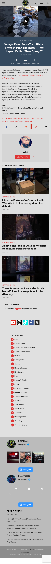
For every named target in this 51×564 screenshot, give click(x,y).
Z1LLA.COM (12, 515)
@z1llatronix (22, 480)
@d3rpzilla (22, 444)
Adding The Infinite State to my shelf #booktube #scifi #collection (24, 247)
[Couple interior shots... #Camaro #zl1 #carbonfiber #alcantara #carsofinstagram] (38, 457)
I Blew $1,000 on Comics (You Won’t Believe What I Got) (24, 520)
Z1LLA (32, 550)
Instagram (27, 469)
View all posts (22, 157)
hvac (33, 118)
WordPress (25, 552)
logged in (18, 309)
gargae (26, 118)
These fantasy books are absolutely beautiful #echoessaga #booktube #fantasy (23, 291)
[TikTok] (25, 322)
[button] (41, 458)
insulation (41, 118)
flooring (6, 118)
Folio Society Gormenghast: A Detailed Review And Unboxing (25, 540)
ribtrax (5, 121)
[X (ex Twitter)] (37, 322)
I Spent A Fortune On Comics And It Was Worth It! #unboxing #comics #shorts (23, 203)
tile (20, 121)
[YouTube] (13, 322)
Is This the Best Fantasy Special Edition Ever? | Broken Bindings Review (25, 533)
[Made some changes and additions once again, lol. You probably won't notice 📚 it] (38, 492)
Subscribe (35, 63)
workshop (28, 121)
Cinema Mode (15, 63)
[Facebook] (31, 322)
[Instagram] (19, 322)
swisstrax (14, 121)
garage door (16, 118)
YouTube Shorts (25, 41)
